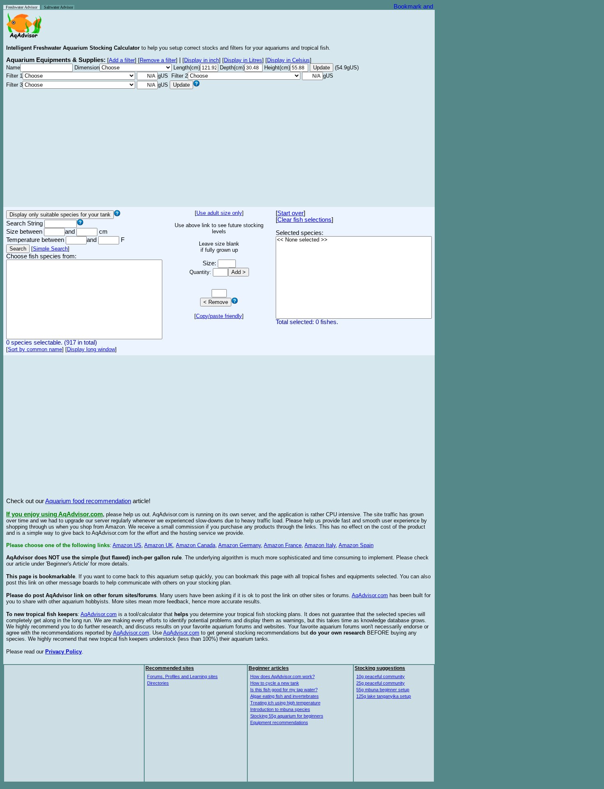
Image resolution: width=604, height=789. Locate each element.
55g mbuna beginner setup (382, 689)
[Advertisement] (219, 146)
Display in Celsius (288, 60)
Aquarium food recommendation (88, 501)
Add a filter (122, 60)
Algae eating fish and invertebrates (284, 696)
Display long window (91, 349)
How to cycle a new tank (274, 683)
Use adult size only (219, 213)
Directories (158, 683)
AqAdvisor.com (370, 595)
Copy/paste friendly (219, 316)
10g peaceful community (380, 676)
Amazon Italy (320, 545)
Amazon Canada (195, 545)
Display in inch (201, 60)
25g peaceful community (380, 683)
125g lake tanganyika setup (383, 696)
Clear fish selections (304, 219)
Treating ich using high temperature (285, 702)
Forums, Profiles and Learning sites (182, 676)
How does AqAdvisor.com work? (282, 676)
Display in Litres (243, 60)
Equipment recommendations (279, 722)
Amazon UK (158, 545)
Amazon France (283, 545)
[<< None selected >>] (353, 240)
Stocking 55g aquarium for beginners (286, 715)
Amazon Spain (356, 545)
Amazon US (127, 545)
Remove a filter (158, 60)
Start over (290, 213)
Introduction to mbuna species (280, 709)
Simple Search (50, 249)
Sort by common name (35, 349)
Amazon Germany (239, 545)
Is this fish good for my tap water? (284, 689)
